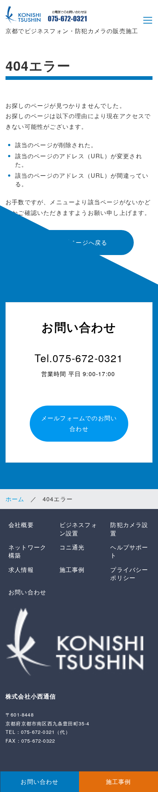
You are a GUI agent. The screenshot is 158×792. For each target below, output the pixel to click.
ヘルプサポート (129, 551)
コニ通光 (72, 547)
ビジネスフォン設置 (78, 528)
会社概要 (21, 524)
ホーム (15, 499)
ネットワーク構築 (27, 551)
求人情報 (21, 569)
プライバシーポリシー (129, 573)
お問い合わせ (27, 592)
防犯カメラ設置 (129, 528)
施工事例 (72, 569)
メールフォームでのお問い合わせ (79, 423)
